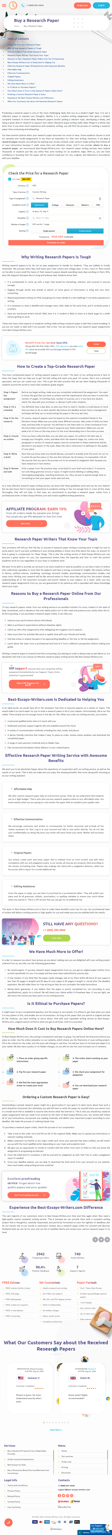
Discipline (22, 218)
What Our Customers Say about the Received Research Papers (35, 102)
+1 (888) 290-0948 (35, 5)
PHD (98, 205)
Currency (22, 186)
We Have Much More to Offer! (21, 84)
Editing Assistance (16, 80)
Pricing (64, 1467)
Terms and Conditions (18, 1485)
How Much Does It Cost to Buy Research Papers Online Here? (35, 91)
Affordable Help (14, 70)
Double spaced (85, 231)
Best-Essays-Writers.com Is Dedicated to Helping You (31, 63)
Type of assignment (17, 198)
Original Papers (14, 77)
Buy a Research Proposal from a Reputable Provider (27, 1452)
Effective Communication (19, 73)
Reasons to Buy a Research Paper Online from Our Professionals (36, 59)
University (70, 205)
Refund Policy (14, 1496)
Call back (8, 1522)
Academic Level (19, 205)
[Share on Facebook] (95, 1239)
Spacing (22, 231)
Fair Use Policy (14, 1507)
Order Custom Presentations (21, 1459)
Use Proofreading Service (26, 1195)
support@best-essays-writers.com (74, 1490)
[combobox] (67, 198)
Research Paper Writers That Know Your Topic (28, 55)
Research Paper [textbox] (43, 198)
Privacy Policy (14, 1491)
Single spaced (49, 231)
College (55, 205)
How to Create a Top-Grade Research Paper (27, 52)
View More (55, 1430)
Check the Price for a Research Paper (24, 45)
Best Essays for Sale (17, 1465)
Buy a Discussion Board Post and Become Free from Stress (28, 1471)
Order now (82, 5)
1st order (21, 179)
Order (96, 344)
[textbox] (66, 218)
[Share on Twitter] (101, 1239)
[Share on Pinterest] (107, 1239)
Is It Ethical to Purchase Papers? (22, 87)
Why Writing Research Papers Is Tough (24, 48)
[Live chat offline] (99, 1528)
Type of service (19, 192)
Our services (67, 1456)
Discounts (66, 1473)
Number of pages (18, 224)
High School (39, 205)
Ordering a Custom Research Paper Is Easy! (27, 94)
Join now (25, 524)
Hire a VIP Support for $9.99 (28, 684)
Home (64, 1451)
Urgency (22, 212)
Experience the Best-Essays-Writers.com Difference (31, 98)
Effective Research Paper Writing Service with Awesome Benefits (36, 66)
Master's (85, 205)
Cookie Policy (14, 1502)
